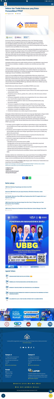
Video (34, 383)
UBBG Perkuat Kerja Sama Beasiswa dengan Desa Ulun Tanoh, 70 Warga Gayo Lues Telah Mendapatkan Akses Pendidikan (24, 203)
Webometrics (36, 387)
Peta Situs (25, 383)
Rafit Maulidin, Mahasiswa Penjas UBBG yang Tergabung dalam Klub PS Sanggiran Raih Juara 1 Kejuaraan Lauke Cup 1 (25, 197)
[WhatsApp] (30, 178)
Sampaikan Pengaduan (33, 378)
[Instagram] (45, 1)
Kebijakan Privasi (17, 383)
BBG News (19, 13)
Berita (30, 383)
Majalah (39, 383)
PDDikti (17, 387)
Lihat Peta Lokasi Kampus (11, 365)
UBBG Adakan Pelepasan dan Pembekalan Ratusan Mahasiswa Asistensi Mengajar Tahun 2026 (25, 208)
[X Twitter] (53, 1)
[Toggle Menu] (52, 4)
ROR (26, 387)
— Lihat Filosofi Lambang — (27, 342)
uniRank (30, 387)
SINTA (22, 387)
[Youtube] (46, 1)
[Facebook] (49, 1)
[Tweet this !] (26, 178)
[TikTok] (51, 1)
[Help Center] (51, 396)
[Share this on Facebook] (23, 178)
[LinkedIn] (48, 1)
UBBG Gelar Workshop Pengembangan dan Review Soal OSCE (18, 187)
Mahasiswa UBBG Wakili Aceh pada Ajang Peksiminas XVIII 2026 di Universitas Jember (24, 191)
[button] (3, 396)
